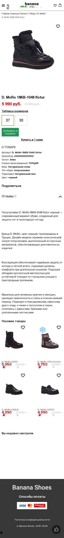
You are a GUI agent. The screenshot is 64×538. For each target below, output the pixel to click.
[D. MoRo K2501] (14, 342)
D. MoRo (41, 13)
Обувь (32, 13)
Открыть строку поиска (8, 5)
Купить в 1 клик (32, 140)
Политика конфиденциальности (32, 519)
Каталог (24, 13)
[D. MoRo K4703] (50, 390)
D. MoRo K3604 (10, 409)
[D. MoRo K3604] (14, 390)
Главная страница (10, 13)
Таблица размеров (15, 111)
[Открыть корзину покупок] (60, 5)
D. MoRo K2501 (10, 361)
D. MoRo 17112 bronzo (49, 361)
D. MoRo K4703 (46, 409)
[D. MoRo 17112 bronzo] (50, 342)
